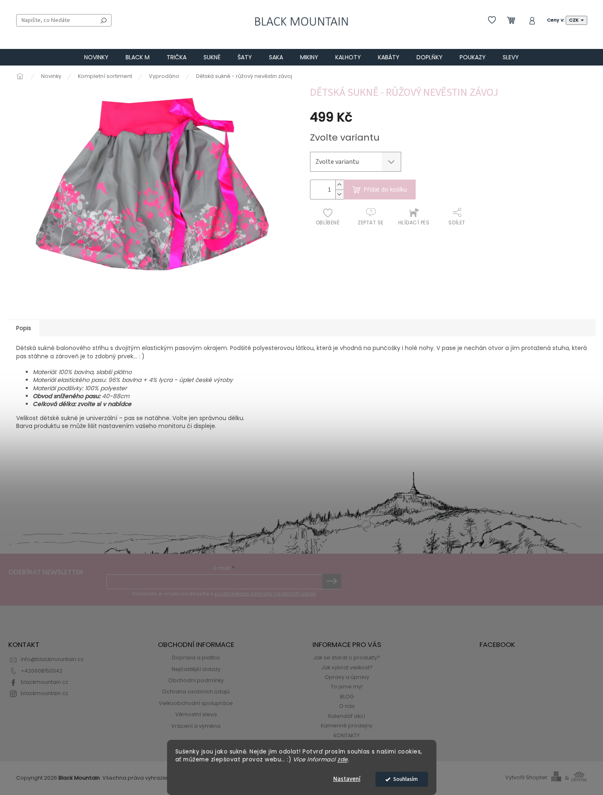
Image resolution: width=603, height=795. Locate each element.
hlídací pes (413, 222)
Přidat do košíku (385, 189)
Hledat (104, 20)
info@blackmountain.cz (52, 659)
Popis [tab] (23, 328)
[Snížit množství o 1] (339, 194)
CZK (574, 20)
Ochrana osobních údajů (196, 691)
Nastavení (347, 779)
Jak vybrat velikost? (347, 667)
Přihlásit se (331, 581)
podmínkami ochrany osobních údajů (265, 593)
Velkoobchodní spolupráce (196, 703)
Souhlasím (405, 779)
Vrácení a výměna (195, 725)
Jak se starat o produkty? (346, 657)
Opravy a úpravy (347, 677)
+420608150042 (42, 670)
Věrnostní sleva (196, 714)
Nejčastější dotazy (196, 669)
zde (342, 759)
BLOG (347, 696)
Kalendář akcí (346, 716)
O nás (347, 706)
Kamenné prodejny (347, 725)
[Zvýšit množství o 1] (339, 185)
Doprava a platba (196, 657)
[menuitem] (96, 57)
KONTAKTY (347, 735)
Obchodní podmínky (196, 680)
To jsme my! (347, 686)
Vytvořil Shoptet (526, 777)
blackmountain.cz (44, 682)
